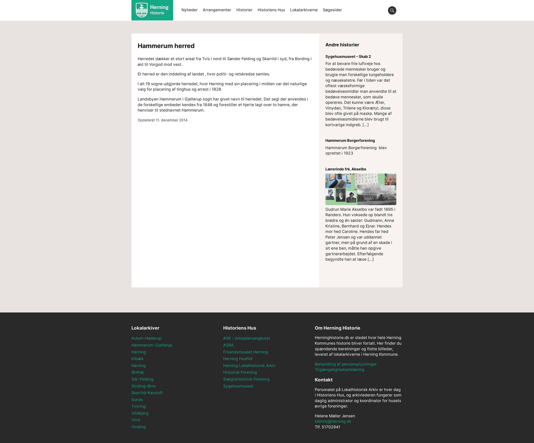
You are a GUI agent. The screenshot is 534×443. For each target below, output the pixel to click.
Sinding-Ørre (143, 386)
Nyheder (189, 10)
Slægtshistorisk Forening (246, 379)
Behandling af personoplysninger (346, 364)
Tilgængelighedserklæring (339, 369)
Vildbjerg (140, 413)
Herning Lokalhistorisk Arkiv (249, 365)
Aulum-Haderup (146, 338)
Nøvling (138, 365)
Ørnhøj (137, 372)
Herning (138, 352)
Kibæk (137, 358)
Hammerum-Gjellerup (151, 345)
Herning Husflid (237, 358)
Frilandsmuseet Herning (245, 352)
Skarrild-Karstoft (147, 392)
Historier (244, 10)
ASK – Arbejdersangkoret (246, 338)
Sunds (137, 399)
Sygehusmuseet (238, 386)
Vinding (138, 426)
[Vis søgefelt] (392, 10)
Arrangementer (217, 10)
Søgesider (332, 10)
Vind (135, 420)
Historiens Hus (271, 10)
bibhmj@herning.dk (333, 421)
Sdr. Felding (142, 379)
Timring (138, 406)
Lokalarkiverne (304, 10)
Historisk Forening (240, 372)
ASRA (228, 345)
